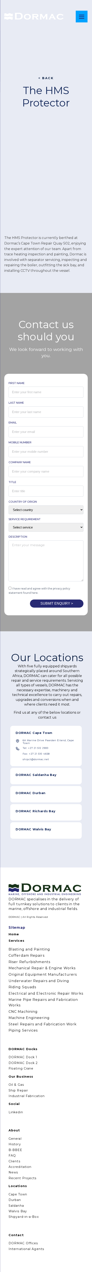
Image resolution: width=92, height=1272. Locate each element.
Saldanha (16, 1206)
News (13, 1172)
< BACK (46, 78)
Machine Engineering (29, 1018)
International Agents (26, 1249)
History (15, 1144)
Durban (15, 1200)
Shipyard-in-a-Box (24, 1217)
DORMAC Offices (23, 1243)
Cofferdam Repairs (27, 955)
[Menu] (82, 16)
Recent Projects (23, 1178)
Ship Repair (18, 1090)
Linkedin (16, 1112)
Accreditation (20, 1167)
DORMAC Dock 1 (23, 1057)
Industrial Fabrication (27, 1096)
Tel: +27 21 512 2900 (35, 748)
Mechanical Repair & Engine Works (42, 968)
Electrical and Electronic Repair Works (46, 993)
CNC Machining (23, 1012)
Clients (14, 1161)
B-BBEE (15, 1150)
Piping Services (23, 1030)
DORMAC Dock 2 (23, 1063)
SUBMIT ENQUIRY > (56, 603)
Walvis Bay (18, 1211)
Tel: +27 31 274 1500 (36, 818)
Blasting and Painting (29, 949)
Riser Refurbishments (29, 962)
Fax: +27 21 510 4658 (36, 753)
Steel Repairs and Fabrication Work (43, 1024)
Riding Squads (22, 987)
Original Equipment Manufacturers (43, 974)
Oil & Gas (16, 1085)
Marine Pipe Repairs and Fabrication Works (43, 1002)
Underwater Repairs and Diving (39, 981)
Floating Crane (21, 1068)
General (15, 1139)
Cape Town (18, 1194)
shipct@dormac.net (36, 759)
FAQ (12, 1155)
